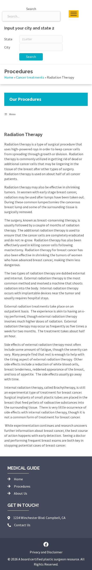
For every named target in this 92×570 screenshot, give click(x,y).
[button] (46, 544)
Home (8, 77)
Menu (12, 114)
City (7, 47)
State (8, 39)
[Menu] (74, 14)
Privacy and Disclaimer (46, 552)
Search (31, 56)
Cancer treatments (30, 77)
